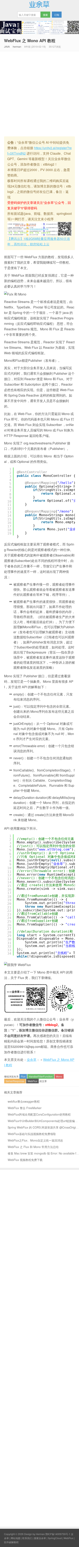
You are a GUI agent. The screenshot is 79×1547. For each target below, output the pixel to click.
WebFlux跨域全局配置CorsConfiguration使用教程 (39, 1114)
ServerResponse (15, 1081)
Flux (23, 1076)
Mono (59, 1076)
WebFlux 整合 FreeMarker (25, 1108)
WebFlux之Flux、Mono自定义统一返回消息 (35, 1140)
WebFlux (32, 1081)
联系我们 (27, 1538)
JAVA (7, 46)
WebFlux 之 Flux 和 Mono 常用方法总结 (33, 1147)
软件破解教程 (11, 1542)
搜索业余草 (40, 1538)
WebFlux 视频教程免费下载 (25, 1160)
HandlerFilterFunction (41, 1076)
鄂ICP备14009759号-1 (57, 1534)
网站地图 (15, 1538)
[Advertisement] (39, 92)
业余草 (39, 4)
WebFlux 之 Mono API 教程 (29, 40)
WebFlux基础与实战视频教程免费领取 (32, 1134)
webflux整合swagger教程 (24, 1101)
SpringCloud (55, 1538)
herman (17, 46)
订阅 (56, 14)
